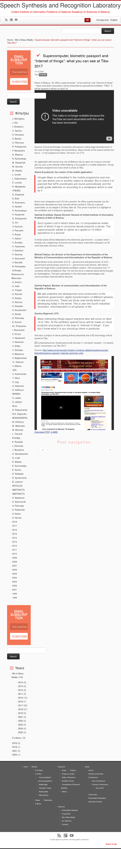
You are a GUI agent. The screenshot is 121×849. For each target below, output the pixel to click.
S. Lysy (15, 381)
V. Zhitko (16, 345)
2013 (14, 541)
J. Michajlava (18, 118)
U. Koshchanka (19, 373)
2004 (14, 577)
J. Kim (15, 122)
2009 (14, 557)
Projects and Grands (95, 774)
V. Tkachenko (18, 246)
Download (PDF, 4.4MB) (46, 432)
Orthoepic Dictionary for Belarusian (18, 274)
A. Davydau (17, 306)
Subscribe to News (95, 801)
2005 (14, 573)
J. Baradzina (18, 449)
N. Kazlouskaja (19, 158)
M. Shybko (17, 170)
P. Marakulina (18, 150)
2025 (20, 732)
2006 (14, 569)
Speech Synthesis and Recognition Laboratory (60, 4)
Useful (87, 766)
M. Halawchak (18, 162)
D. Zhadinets (18, 194)
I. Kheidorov (17, 126)
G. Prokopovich (19, 218)
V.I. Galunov (18, 361)
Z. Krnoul (16, 334)
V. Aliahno (17, 365)
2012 (14, 545)
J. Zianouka (17, 445)
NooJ (14, 405)
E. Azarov (16, 469)
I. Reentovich (18, 330)
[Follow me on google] (12, 20)
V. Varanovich (18, 258)
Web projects (43, 795)
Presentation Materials (70, 810)
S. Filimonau (18, 142)
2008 (14, 561)
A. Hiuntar (17, 517)
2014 (14, 537)
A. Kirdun (16, 513)
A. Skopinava (18, 497)
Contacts (65, 824)
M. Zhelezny (18, 421)
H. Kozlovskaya (19, 210)
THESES (16, 190)
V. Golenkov (17, 250)
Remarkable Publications (97, 798)
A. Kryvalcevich (19, 310)
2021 (20, 716)
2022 (20, 720)
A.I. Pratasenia (19, 326)
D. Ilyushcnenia (19, 477)
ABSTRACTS (18, 489)
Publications (48, 800)
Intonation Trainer (45, 788)
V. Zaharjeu (17, 349)
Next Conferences (98, 781)
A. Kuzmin (17, 322)
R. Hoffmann (18, 389)
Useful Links (92, 794)
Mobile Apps (43, 784)
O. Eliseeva (17, 154)
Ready (37, 800)
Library (90, 770)
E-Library (16, 737)
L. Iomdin (16, 174)
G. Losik (16, 457)
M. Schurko (17, 166)
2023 (20, 724)
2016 (14, 529)
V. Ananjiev (17, 242)
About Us (61, 806)
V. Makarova (18, 353)
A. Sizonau (17, 302)
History (64, 791)
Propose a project (68, 774)
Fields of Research (68, 777)
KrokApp (16, 437)
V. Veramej (17, 254)
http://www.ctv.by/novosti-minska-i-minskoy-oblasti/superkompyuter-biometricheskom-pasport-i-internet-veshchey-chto (71, 351)
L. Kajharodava (19, 178)
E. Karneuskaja (19, 465)
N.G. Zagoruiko (19, 413)
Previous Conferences (100, 784)
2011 (14, 549)
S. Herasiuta (18, 134)
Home (25, 766)
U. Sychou (17, 130)
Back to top (111, 843)
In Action (38, 774)
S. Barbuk (16, 138)
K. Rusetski (17, 441)
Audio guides (43, 791)
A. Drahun (17, 282)
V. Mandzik (17, 262)
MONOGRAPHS (19, 417)
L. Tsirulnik (17, 433)
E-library (38, 803)
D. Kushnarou (18, 202)
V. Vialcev (16, 238)
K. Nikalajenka (19, 186)
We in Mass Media (68, 817)
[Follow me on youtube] (17, 20)
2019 (20, 713)
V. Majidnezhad (19, 357)
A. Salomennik (19, 501)
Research (61, 766)
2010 (14, 553)
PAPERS (16, 393)
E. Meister (17, 461)
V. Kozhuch (17, 226)
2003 (14, 581)
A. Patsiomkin (18, 509)
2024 (20, 728)
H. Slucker (17, 206)
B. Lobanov (17, 481)
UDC (14, 369)
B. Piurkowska (18, 266)
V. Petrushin (17, 230)
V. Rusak (16, 234)
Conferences (93, 777)
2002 (14, 585)
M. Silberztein (18, 425)
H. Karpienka (18, 214)
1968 (14, 597)
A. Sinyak (16, 314)
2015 (14, 533)
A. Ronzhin (17, 294)
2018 (14, 521)
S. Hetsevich (18, 385)
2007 (14, 565)
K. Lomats (17, 182)
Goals (64, 770)
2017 (14, 525)
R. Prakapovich (19, 146)
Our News (39, 770)
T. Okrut (16, 377)
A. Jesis (15, 286)
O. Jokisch (17, 401)
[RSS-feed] (7, 20)
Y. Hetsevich (18, 341)
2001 (14, 589)
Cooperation (66, 813)
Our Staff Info (66, 821)
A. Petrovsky (18, 318)
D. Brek (15, 198)
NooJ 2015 (100, 788)
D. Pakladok (17, 473)
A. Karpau (17, 298)
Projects (73, 770)
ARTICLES (17, 485)
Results (34, 766)
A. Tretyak (17, 290)
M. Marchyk (17, 429)
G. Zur (15, 222)
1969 (14, 593)
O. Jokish (16, 397)
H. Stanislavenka (20, 453)
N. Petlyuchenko (19, 409)
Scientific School (68, 781)
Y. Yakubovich (18, 337)
